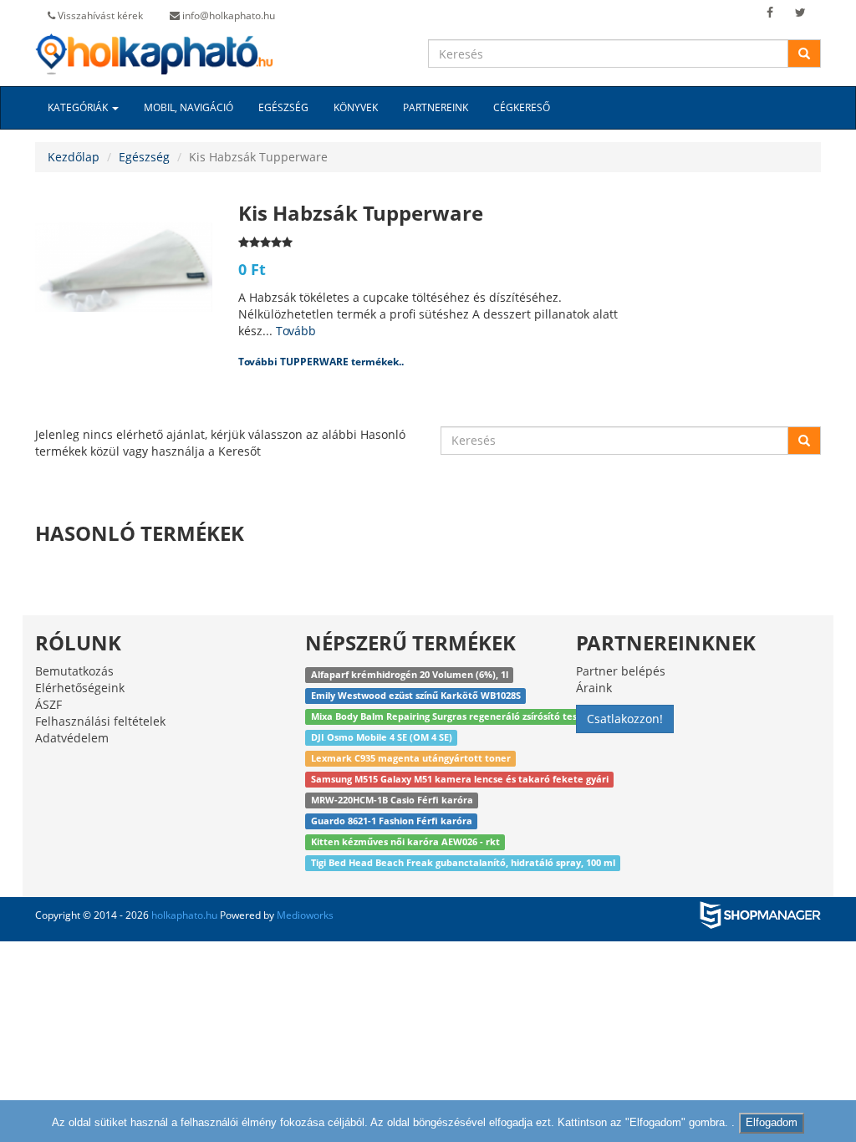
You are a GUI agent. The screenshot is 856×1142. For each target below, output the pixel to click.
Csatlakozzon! (625, 718)
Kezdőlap (73, 157)
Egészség (283, 107)
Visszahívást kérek (99, 15)
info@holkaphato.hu (227, 15)
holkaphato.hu (184, 915)
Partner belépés (620, 671)
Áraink (594, 688)
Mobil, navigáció (188, 107)
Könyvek (356, 107)
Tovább (296, 331)
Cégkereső (521, 107)
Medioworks (305, 915)
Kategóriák (79, 107)
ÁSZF (48, 704)
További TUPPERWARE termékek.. (321, 361)
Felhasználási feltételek (100, 721)
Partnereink (435, 107)
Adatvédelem (72, 738)
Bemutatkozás (74, 671)
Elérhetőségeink (80, 688)
